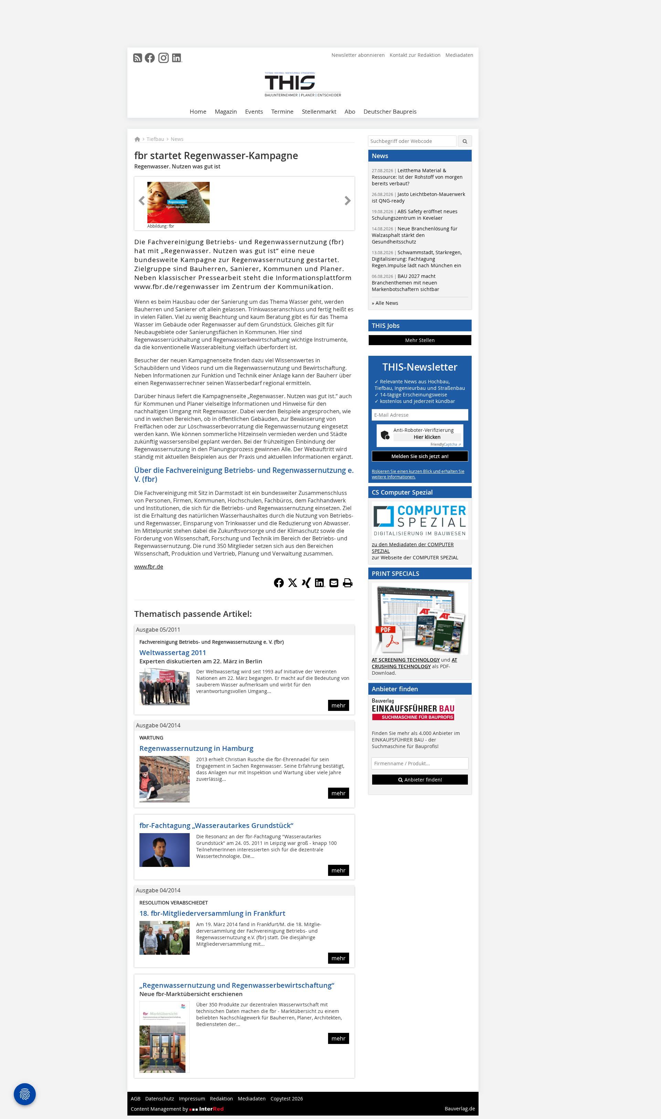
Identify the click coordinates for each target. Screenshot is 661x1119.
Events (254, 111)
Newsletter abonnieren (358, 55)
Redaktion (221, 1098)
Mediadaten (459, 55)
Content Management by (160, 1109)
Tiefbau (155, 139)
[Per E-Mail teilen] (334, 582)
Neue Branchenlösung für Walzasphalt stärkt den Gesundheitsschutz (415, 235)
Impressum (192, 1098)
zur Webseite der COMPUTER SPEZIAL (415, 557)
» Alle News (385, 303)
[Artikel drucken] (348, 582)
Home (198, 111)
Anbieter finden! (422, 779)
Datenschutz (159, 1098)
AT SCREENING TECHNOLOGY (406, 659)
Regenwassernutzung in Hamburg (196, 748)
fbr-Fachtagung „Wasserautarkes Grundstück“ (216, 825)
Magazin (226, 111)
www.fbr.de (148, 566)
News (177, 139)
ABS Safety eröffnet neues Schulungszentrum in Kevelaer (415, 214)
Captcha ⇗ (446, 444)
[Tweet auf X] (293, 586)
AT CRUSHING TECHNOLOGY (414, 663)
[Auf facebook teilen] (279, 586)
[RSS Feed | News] (138, 58)
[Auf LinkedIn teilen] (320, 586)
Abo (350, 111)
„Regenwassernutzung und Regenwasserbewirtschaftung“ (236, 985)
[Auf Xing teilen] (306, 586)
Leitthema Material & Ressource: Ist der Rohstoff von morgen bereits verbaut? (417, 177)
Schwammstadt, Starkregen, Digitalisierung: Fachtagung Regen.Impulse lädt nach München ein (417, 259)
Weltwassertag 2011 (172, 652)
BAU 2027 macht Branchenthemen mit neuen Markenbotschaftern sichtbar (405, 282)
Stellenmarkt (319, 111)
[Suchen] (465, 141)
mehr (339, 705)
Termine (282, 111)
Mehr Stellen (420, 340)
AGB (135, 1098)
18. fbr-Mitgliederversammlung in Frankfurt (212, 913)
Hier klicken (427, 437)
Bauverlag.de (460, 1108)
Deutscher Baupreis (390, 111)
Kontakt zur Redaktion (415, 55)
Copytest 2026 (287, 1098)
